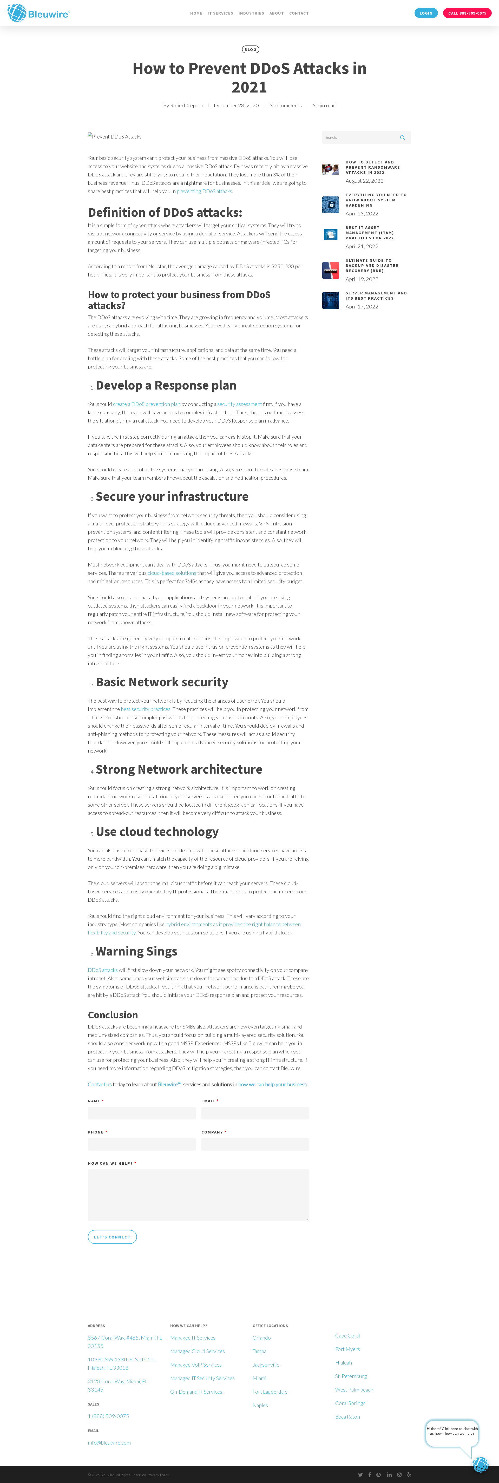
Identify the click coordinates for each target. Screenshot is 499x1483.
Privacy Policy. (158, 1475)
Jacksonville (266, 1364)
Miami (259, 1378)
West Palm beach (354, 1389)
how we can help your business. (273, 1084)
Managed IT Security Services (202, 1378)
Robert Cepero (186, 105)
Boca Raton (347, 1416)
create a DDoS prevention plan (146, 404)
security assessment (239, 404)
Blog (251, 49)
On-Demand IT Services (196, 1391)
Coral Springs (350, 1403)
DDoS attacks (103, 970)
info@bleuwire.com (109, 1442)
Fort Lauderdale (270, 1391)
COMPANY (214, 1132)
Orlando (262, 1337)
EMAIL (210, 1100)
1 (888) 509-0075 (108, 1416)
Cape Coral (347, 1335)
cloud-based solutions (172, 573)
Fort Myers (347, 1349)
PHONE (98, 1132)
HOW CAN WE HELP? (112, 1163)
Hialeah (343, 1362)
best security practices (145, 709)
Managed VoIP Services (196, 1364)
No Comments (286, 105)
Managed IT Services (192, 1337)
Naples (260, 1405)
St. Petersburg (351, 1376)
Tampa (259, 1351)
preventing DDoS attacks (204, 191)
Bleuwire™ (169, 1084)
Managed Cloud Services (197, 1351)
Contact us (100, 1084)
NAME (96, 1100)
